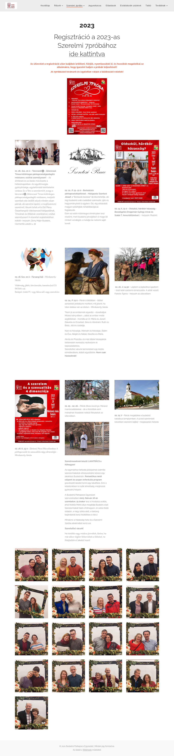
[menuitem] (46, 5)
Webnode (87, 750)
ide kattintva (87, 54)
